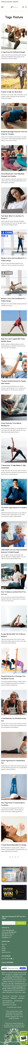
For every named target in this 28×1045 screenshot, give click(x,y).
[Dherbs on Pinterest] (9, 958)
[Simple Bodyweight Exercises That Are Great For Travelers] (14, 116)
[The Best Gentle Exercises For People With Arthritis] (14, 365)
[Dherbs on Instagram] (5, 958)
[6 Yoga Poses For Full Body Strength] (14, 36)
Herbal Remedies (18, 1000)
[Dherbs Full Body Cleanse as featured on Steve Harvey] (14, 874)
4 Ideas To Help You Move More (11, 92)
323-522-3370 (12, 932)
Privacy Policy (14, 996)
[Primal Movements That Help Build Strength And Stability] (14, 158)
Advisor (23, 1033)
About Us (4, 944)
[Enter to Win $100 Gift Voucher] (14, 892)
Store (3, 946)
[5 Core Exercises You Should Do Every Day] (14, 703)
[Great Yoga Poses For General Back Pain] (14, 745)
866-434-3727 (10, 930)
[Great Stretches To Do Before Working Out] (14, 407)
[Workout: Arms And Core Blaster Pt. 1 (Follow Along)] (14, 283)
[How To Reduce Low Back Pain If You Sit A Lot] (14, 576)
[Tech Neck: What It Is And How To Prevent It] (14, 200)
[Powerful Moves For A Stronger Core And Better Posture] (14, 661)
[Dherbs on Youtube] (11, 958)
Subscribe (21, 923)
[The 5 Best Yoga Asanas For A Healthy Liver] (14, 492)
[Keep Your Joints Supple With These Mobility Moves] (14, 323)
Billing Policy (14, 998)
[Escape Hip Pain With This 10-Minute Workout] (14, 618)
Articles (4, 948)
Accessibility (21, 998)
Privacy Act (22, 996)
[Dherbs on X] (4, 958)
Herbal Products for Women (9, 1005)
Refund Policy (6, 998)
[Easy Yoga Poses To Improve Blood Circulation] (14, 787)
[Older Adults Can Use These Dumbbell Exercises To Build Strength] (14, 534)
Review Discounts (6, 952)
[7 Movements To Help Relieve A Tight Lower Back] (14, 450)
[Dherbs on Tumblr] (7, 958)
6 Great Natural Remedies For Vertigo (13, 845)
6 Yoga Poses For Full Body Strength (13, 52)
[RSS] (13, 958)
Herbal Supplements (8, 1000)
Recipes (4, 950)
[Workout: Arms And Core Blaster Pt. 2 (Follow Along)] (14, 242)
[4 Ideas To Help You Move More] (14, 76)
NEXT (18, 857)
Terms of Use (6, 996)
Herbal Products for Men (9, 1003)
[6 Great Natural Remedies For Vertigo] (14, 829)
